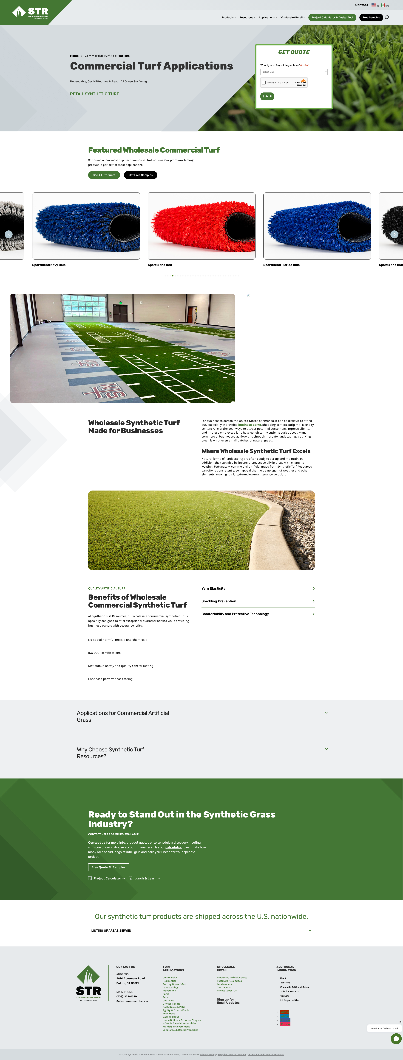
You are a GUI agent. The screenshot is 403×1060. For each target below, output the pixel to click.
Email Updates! (229, 1002)
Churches (168, 1000)
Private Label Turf (227, 990)
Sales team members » (132, 1001)
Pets (165, 997)
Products (284, 995)
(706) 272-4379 (126, 996)
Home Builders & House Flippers (182, 1020)
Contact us (96, 842)
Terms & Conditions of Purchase (266, 1054)
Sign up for (225, 999)
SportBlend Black (276, 265)
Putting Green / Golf (174, 984)
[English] (375, 5)
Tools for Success (289, 991)
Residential (169, 980)
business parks (249, 425)
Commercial (170, 977)
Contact (361, 5)
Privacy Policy (208, 1054)
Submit (267, 96)
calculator (173, 847)
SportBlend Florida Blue (166, 265)
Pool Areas (169, 1013)
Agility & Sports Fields (176, 1010)
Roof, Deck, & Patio (174, 1006)
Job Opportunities (289, 1000)
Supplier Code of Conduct (232, 1054)
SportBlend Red (44, 265)
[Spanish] (385, 5)
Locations (285, 982)
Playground (169, 990)
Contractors (224, 987)
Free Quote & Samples (109, 867)
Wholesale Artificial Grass (232, 977)
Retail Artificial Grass (229, 980)
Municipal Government (176, 1026)
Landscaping (170, 987)
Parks (166, 993)
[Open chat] (396, 1038)
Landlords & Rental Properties (180, 1029)
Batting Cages (171, 1016)
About (283, 978)
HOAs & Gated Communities (179, 1023)
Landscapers (224, 984)
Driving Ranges (171, 1003)
